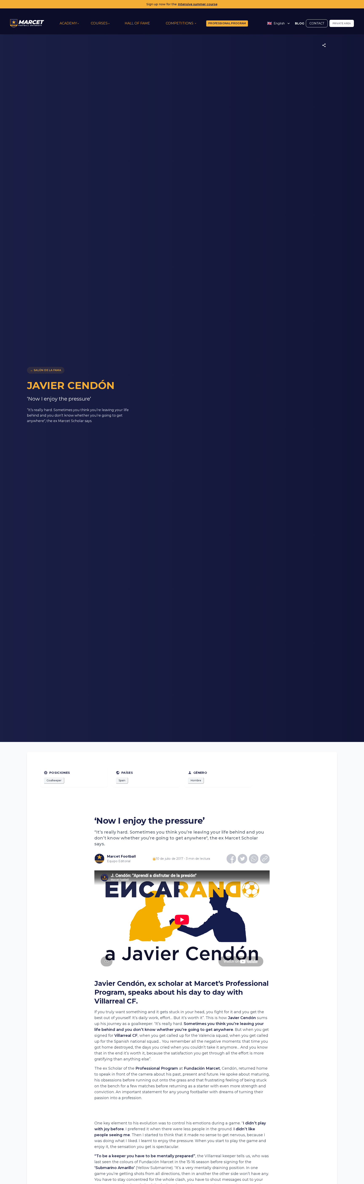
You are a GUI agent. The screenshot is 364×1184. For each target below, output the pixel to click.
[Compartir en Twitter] (242, 858)
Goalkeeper (54, 780)
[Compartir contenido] (324, 45)
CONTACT (316, 23)
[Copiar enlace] (265, 858)
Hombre (196, 780)
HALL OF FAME (137, 23)
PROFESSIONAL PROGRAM (227, 23)
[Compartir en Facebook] (231, 858)
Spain (122, 780)
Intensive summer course (197, 4)
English (276, 23)
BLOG (299, 23)
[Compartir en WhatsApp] (253, 858)
